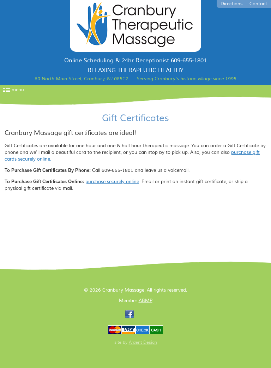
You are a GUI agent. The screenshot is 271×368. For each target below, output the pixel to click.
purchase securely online (112, 182)
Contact (258, 4)
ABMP (145, 301)
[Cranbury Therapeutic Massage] (135, 26)
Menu (18, 90)
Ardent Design (143, 342)
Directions (231, 4)
